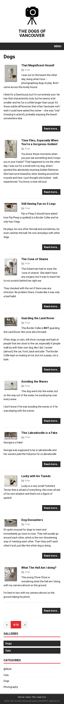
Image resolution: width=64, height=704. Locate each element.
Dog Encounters (32, 520)
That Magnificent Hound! (37, 65)
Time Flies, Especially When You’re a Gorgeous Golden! (39, 142)
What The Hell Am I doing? (38, 567)
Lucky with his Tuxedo (36, 476)
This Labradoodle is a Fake (39, 432)
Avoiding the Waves (34, 381)
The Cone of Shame (34, 259)
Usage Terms (41, 697)
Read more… (51, 128)
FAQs (34, 697)
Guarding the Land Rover (38, 318)
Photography (11, 687)
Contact (28, 697)
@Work (8, 669)
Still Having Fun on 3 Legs (38, 203)
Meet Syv (21, 697)
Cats (6, 675)
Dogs (27, 70)
